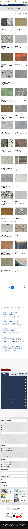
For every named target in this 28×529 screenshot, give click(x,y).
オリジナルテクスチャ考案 (8, 438)
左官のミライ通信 (5, 476)
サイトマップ (4, 485)
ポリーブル (4, 390)
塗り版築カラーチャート (7, 387)
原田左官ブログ (4, 469)
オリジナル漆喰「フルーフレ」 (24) (8, 325)
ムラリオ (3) (13, 323)
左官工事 (4, 423)
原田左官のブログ (19, 13)
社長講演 (4, 454)
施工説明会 (5, 441)
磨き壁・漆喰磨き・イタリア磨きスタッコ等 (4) (11, 328)
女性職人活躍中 (6, 456)
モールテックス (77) (6, 312)
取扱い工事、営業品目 (6, 420)
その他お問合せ (6, 466)
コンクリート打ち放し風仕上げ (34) (8, 314)
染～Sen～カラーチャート (7, 399)
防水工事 (4, 427)
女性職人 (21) (23, 343)
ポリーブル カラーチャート (8, 393)
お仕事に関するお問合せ (8, 462)
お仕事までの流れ (6, 436)
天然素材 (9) (12, 330)
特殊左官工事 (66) (5, 330)
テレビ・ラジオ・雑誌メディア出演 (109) (10, 348)
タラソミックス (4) (5, 323)
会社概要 (3, 445)
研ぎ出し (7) (19, 323)
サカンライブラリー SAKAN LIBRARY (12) (10, 337)
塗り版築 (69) (14, 312)
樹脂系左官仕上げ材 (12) (6, 332)
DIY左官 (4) (17, 343)
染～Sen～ (4, 396)
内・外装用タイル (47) (6, 341)
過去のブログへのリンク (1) (16, 353)
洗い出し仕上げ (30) (6, 353)
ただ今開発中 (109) (5, 307)
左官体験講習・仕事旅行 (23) (7, 343)
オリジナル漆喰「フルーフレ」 (8, 379)
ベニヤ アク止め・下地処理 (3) (8, 339)
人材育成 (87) (4, 346)
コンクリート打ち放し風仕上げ (8, 382)
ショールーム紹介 (6, 448)
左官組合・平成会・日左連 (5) (18, 341)
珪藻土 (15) (19, 325)
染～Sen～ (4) (4, 309)
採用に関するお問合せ (7, 464)
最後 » (24, 287)
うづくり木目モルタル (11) (7, 316)
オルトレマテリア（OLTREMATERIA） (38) (10, 321)
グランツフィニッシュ (6, 405)
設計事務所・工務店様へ (6, 433)
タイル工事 (5, 425)
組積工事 (4, 429)
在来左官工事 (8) (5, 334)
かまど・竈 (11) (16, 332)
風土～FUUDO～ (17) (15, 307)
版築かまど (3, 482)
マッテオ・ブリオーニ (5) (14, 309)
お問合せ (3, 459)
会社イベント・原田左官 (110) (15, 346)
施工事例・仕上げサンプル (7, 473)
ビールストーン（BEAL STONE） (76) (9, 319)
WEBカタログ (4, 479)
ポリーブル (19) (17, 316)
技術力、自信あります (7, 440)
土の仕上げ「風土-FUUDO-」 (8, 402)
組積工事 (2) (18, 339)
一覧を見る (5, 370)
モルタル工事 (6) (14, 350)
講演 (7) (21, 348)
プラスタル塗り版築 (6, 385)
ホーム (14, 13)
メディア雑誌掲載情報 (7, 450)
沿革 (3, 452)
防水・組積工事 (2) (5, 350)
